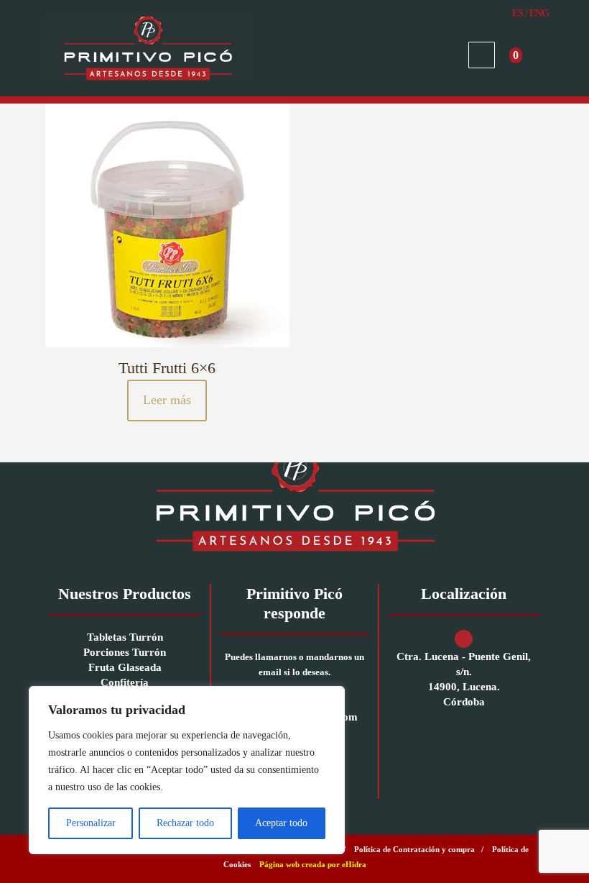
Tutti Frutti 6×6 (167, 368)
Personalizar (91, 823)
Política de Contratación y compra (414, 849)
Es (517, 13)
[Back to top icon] (520, 853)
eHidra (354, 864)
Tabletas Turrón (125, 637)
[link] (294, 498)
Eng (539, 13)
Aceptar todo (281, 823)
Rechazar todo (185, 823)
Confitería (125, 682)
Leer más (167, 400)
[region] (187, 770)
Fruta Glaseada (125, 667)
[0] (534, 55)
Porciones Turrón (124, 652)
